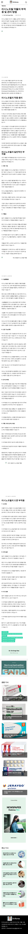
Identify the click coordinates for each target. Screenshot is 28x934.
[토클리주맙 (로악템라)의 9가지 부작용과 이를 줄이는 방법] (21, 894)
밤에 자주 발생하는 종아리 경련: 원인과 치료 (9, 883)
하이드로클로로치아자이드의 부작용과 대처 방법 (13, 717)
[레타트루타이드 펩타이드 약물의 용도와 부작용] (21, 854)
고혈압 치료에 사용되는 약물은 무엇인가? (12, 754)
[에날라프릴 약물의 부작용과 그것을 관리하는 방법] (14, 730)
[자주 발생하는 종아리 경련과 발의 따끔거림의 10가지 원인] (21, 874)
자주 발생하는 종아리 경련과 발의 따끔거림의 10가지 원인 (10, 874)
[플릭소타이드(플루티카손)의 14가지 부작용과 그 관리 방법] (21, 904)
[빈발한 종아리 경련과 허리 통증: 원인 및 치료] (21, 864)
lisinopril (5, 632)
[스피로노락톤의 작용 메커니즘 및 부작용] (14, 768)
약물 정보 (4, 5)
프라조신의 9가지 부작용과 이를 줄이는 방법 (13, 698)
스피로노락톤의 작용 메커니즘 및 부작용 (12, 773)
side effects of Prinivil (8, 639)
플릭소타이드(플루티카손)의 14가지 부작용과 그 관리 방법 (10, 904)
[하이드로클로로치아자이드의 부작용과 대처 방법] (14, 711)
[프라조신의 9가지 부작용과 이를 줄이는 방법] (14, 693)
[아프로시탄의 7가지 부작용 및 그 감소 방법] (14, 786)
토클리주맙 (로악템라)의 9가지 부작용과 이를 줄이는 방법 (10, 894)
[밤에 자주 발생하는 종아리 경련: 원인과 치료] (21, 884)
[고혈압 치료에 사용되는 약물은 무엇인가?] (14, 749)
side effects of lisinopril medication (12, 637)
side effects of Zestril (8, 641)
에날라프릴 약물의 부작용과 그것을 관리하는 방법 (13, 735)
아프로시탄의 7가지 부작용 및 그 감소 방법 (13, 792)
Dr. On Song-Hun (8, 15)
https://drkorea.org (14, 653)
